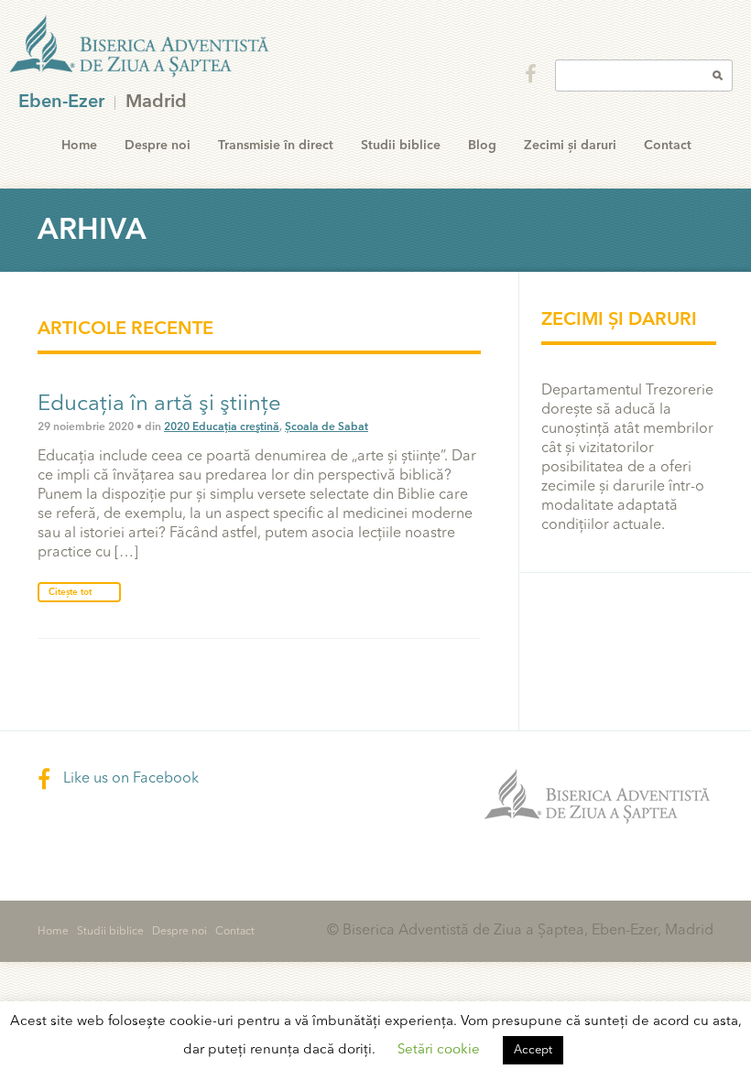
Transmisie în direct (275, 145)
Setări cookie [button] (438, 1050)
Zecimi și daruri (570, 145)
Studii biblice (401, 145)
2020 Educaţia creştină (221, 427)
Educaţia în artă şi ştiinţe (159, 405)
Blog (482, 145)
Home (79, 145)
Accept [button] (533, 1050)
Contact (667, 145)
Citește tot (70, 592)
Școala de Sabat (326, 427)
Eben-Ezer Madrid (141, 47)
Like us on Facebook (129, 779)
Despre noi (157, 145)
